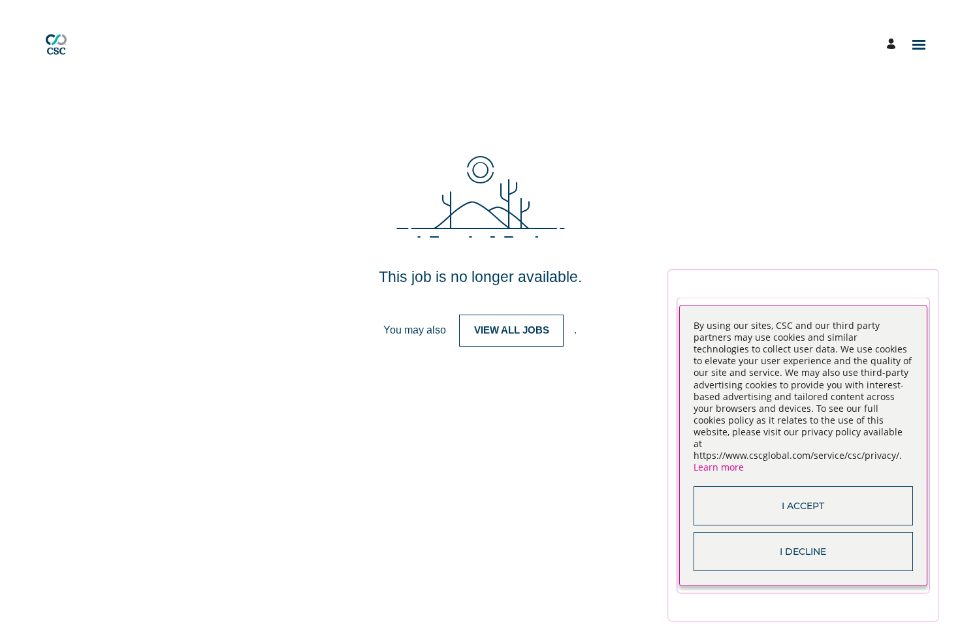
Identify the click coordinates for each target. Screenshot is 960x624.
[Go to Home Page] (56, 44)
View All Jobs (511, 329)
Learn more (719, 467)
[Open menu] (919, 45)
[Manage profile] (893, 45)
